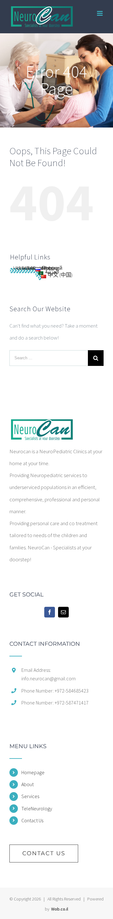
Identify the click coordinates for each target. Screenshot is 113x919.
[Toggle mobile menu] (100, 13)
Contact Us (32, 820)
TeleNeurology (36, 808)
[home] (41, 425)
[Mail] (63, 612)
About (27, 784)
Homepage (33, 772)
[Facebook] (49, 612)
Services (30, 796)
